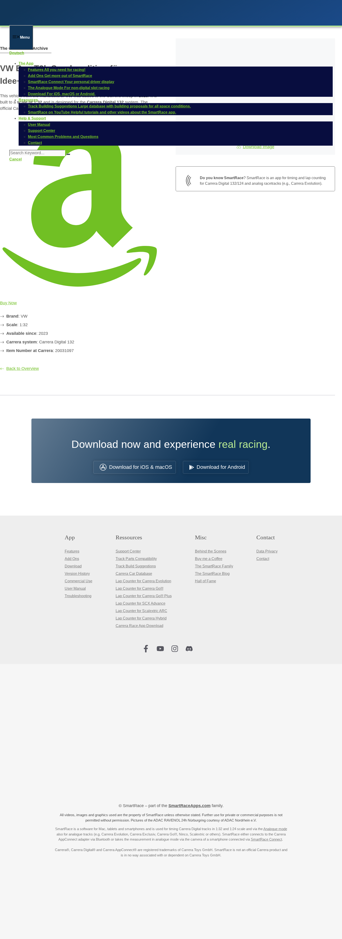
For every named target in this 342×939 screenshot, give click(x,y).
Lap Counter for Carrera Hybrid (141, 618)
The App (26, 63)
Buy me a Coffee (208, 559)
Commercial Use (78, 581)
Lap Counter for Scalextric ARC (141, 611)
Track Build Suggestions (136, 566)
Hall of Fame (205, 581)
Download (73, 566)
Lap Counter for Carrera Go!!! (139, 588)
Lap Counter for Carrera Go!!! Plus (144, 596)
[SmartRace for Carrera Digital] (69, 22)
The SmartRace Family (214, 566)
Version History (77, 574)
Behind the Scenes (210, 551)
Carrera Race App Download (139, 626)
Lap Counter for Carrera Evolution (143, 581)
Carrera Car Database (134, 574)
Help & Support (32, 118)
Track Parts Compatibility (136, 559)
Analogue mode (275, 829)
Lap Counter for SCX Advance (140, 603)
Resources (28, 100)
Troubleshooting (78, 596)
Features (72, 551)
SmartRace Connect (266, 839)
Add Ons (72, 559)
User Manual (75, 588)
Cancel (15, 159)
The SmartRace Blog (212, 574)
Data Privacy (267, 551)
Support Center (128, 551)
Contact (262, 559)
